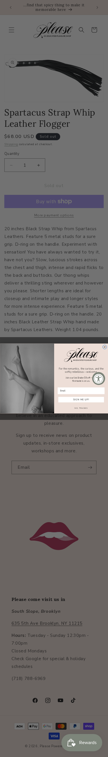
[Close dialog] (105, 347)
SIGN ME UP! (81, 399)
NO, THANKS (81, 408)
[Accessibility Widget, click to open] (98, 378)
